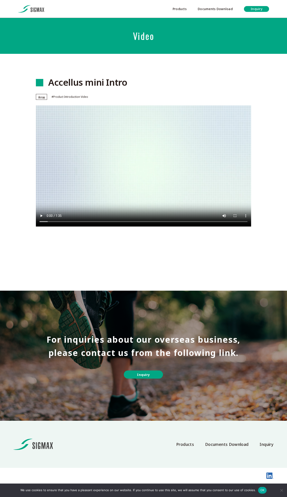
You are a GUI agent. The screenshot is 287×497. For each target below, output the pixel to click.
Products (180, 9)
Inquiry (256, 9)
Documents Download (215, 9)
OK (262, 490)
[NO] (281, 490)
